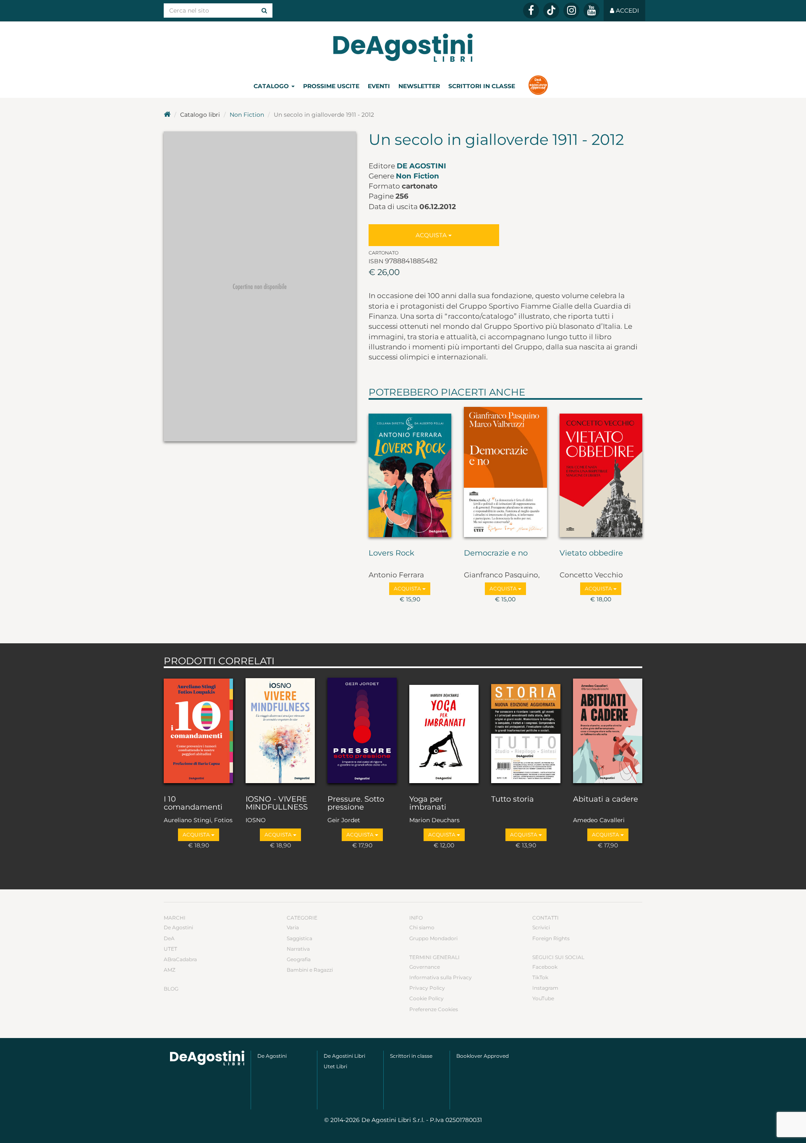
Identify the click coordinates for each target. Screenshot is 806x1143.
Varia (293, 927)
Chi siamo (421, 927)
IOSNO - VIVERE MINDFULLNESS (277, 803)
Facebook (544, 967)
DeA (169, 938)
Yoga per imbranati (427, 803)
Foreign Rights (551, 938)
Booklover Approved (482, 1056)
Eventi (379, 86)
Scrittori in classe (481, 86)
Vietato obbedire (591, 553)
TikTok (540, 977)
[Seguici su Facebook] (531, 10)
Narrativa (298, 949)
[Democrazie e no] (505, 472)
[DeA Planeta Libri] (207, 1058)
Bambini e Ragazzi (310, 970)
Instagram (545, 988)
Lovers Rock (391, 553)
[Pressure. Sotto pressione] (362, 729)
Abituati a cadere (605, 799)
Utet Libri (335, 1066)
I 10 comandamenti (193, 803)
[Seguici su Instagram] (571, 10)
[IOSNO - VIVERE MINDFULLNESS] (280, 729)
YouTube (543, 998)
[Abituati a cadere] (607, 729)
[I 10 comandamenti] (198, 729)
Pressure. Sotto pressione (355, 803)
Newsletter (419, 86)
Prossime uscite (331, 86)
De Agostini (421, 166)
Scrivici (541, 927)
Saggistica (299, 938)
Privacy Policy (427, 988)
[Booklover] (538, 86)
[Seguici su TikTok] (551, 10)
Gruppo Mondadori (433, 938)
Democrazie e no (496, 553)
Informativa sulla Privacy (440, 977)
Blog (171, 989)
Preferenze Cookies (433, 1009)
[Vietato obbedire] (601, 472)
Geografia (299, 959)
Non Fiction (247, 114)
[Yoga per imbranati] (444, 729)
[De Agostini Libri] (167, 114)
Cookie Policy (426, 998)
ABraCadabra (180, 959)
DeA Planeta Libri (403, 48)
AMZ (169, 970)
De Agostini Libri (344, 1056)
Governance (424, 967)
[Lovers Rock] (410, 472)
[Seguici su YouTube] (591, 10)
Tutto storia (512, 799)
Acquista (432, 235)
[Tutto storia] (525, 729)
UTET (170, 949)
